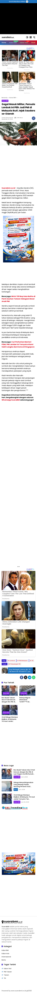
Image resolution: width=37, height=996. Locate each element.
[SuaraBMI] (13, 37)
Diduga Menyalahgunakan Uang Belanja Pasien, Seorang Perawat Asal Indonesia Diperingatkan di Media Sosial (24, 786)
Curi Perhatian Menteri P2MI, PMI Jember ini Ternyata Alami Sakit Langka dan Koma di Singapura (18, 344)
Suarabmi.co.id (8, 188)
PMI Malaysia (23, 661)
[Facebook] (21, 677)
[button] (27, 37)
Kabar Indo (5, 954)
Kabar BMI (5, 101)
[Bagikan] (33, 118)
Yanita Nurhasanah (7, 117)
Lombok (12, 661)
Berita (15, 789)
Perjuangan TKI (15, 664)
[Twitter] (25, 677)
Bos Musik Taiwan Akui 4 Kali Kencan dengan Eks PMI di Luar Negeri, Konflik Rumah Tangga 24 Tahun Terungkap (9, 700)
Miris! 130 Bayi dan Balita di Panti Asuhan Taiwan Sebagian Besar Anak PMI (18, 299)
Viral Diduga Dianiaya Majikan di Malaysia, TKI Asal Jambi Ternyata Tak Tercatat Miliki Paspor (10, 719)
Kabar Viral (7, 969)
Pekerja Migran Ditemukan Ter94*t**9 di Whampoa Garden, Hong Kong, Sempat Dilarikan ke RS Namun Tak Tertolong (26, 700)
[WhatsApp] (33, 677)
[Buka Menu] (30, 37)
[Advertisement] (18, 166)
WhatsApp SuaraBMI (11, 400)
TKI (32, 661)
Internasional (6, 957)
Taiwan (6, 975)
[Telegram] (29, 677)
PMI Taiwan (8, 972)
